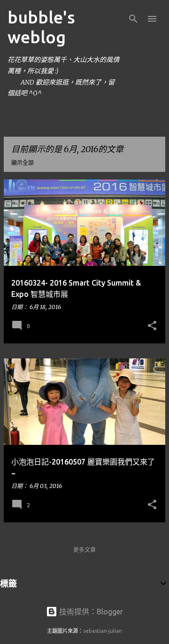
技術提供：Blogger (90, 611)
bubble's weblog (41, 27)
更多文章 (84, 550)
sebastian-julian (102, 631)
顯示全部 (22, 163)
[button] (152, 326)
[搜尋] (133, 19)
